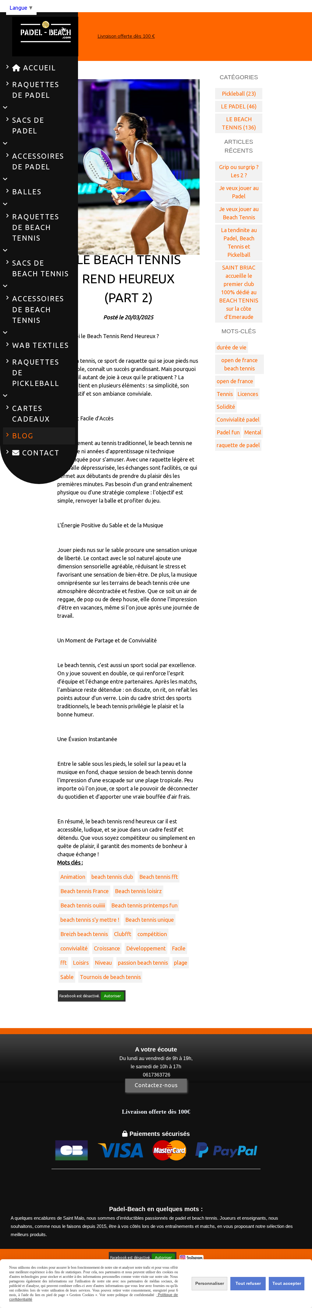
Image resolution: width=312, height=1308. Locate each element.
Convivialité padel (238, 419)
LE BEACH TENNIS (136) (239, 123)
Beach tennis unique (149, 920)
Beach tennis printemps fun (144, 905)
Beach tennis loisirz (138, 891)
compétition (152, 934)
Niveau (103, 963)
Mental (252, 432)
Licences (247, 394)
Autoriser (112, 996)
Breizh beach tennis (84, 934)
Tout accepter (286, 1283)
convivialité (74, 948)
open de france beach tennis (239, 364)
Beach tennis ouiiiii (82, 905)
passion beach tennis (143, 963)
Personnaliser (209, 1283)
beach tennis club (112, 877)
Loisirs (81, 963)
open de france (235, 381)
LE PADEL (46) (239, 106)
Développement (146, 948)
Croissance (107, 948)
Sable (67, 977)
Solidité (226, 407)
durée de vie (231, 347)
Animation (72, 877)
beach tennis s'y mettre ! (89, 920)
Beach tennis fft (158, 877)
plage (180, 963)
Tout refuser (248, 1283)
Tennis (225, 394)
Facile (179, 948)
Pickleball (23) (239, 93)
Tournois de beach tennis (110, 977)
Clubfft (122, 934)
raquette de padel (238, 445)
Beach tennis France (84, 891)
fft (63, 963)
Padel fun (228, 432)
